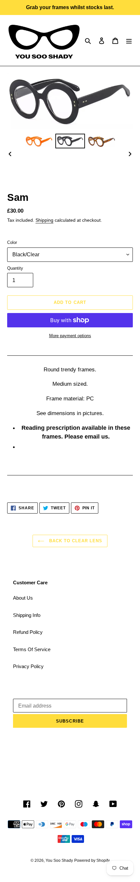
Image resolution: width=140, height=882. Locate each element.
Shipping (44, 220)
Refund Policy (28, 632)
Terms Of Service (31, 649)
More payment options (70, 335)
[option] (39, 141)
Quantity (15, 268)
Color (12, 242)
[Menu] (129, 41)
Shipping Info (26, 615)
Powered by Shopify (92, 860)
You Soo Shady (59, 860)
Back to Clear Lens (75, 540)
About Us (23, 598)
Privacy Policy (28, 666)
